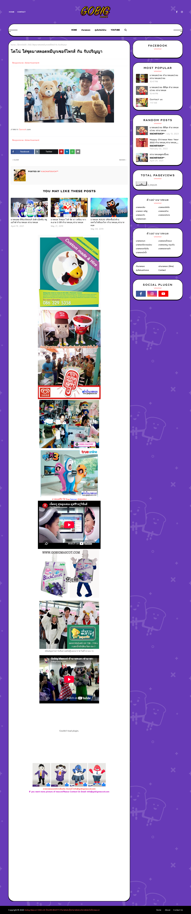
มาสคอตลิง (140, 207)
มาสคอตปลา (141, 218)
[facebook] (176, 12)
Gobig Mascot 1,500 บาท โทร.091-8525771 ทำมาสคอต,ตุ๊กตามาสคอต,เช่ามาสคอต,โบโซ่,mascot (62, 910)
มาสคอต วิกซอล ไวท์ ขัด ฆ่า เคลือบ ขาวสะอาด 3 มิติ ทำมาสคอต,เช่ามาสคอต (68, 221)
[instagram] (181, 12)
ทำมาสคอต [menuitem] (85, 30)
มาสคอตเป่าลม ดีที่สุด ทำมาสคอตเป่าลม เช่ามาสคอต (164, 88)
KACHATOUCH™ (49, 171)
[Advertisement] (69, 825)
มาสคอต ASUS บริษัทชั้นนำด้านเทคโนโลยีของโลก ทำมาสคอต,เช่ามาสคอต (107, 222)
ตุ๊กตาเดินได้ (21, 44)
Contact (21, 12)
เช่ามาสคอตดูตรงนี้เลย (159, 154)
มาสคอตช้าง (163, 211)
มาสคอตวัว (140, 215)
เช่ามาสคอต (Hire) (166, 266)
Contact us (156, 99)
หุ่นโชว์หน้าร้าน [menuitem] (100, 30)
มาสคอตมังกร (164, 215)
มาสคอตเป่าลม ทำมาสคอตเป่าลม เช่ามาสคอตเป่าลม (164, 76)
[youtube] (163, 294)
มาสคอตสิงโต (164, 207)
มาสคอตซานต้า (164, 248)
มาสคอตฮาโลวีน (142, 248)
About (167, 910)
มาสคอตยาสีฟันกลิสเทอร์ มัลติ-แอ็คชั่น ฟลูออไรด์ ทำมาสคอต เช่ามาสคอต (29, 221)
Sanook (22, 129)
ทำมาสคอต (140, 266)
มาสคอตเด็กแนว (165, 240)
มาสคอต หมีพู (141, 211)
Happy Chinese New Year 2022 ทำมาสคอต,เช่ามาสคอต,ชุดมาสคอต (164, 141)
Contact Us (178, 910)
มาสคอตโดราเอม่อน (144, 244)
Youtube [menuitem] (115, 30)
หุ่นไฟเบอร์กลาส (142, 270)
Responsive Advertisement (25, 62)
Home (11, 12)
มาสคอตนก (140, 240)
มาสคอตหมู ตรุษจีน (166, 244)
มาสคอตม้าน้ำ (141, 252)
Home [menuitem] (74, 30)
